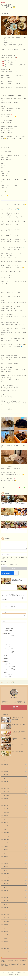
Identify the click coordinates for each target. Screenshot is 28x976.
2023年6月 (14, 853)
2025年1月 (14, 808)
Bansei (3, 2)
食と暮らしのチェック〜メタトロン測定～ (11, 650)
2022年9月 (14, 883)
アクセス (8, 638)
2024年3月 (14, 822)
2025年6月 (14, 798)
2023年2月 (14, 866)
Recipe (6, 658)
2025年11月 (14, 791)
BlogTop (6, 625)
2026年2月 (14, 785)
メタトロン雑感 (9, 668)
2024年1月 (14, 829)
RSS (4, 957)
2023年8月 (14, 846)
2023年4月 (14, 860)
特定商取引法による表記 (21, 972)
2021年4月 (14, 934)
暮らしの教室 (13, 606)
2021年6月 (14, 928)
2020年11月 (14, 952)
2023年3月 (14, 863)
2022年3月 (14, 904)
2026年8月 (14, 764)
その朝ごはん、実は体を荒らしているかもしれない (13, 964)
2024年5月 (14, 815)
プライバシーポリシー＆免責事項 (8, 972)
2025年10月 (14, 795)
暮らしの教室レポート (11, 666)
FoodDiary (7, 655)
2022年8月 (14, 887)
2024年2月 (14, 825)
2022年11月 (14, 877)
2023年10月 (14, 839)
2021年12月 (14, 914)
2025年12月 (14, 788)
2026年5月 (14, 774)
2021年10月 (14, 921)
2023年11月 (14, 836)
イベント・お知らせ (10, 652)
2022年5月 (14, 897)
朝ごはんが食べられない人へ (8, 963)
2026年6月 (14, 771)
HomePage (7, 633)
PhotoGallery (9, 640)
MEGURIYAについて (10, 635)
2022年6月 (14, 894)
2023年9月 (14, 843)
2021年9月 (14, 924)
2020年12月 (14, 948)
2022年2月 (14, 907)
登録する (4, 599)
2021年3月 (14, 938)
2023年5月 (14, 856)
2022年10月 (14, 880)
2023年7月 (14, 849)
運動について (9, 664)
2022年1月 (14, 911)
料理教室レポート (10, 674)
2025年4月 (14, 802)
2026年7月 (14, 768)
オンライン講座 (9, 648)
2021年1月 (14, 945)
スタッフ (8, 636)
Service (6, 643)
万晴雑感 (8, 663)
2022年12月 (14, 873)
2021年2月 (14, 941)
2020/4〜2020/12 (10, 628)
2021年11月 (14, 917)
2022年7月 (14, 890)
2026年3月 (14, 781)
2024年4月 (14, 819)
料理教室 (8, 644)
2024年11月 (14, 812)
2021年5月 (14, 931)
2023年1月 (14, 870)
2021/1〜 (8, 626)
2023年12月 (14, 832)
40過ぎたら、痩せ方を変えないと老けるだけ (12, 960)
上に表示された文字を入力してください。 (11, 564)
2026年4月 (14, 778)
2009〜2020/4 (9, 630)
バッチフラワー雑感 (10, 669)
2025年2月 (14, 805)
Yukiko (6, 672)
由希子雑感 (8, 676)
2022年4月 (14, 900)
